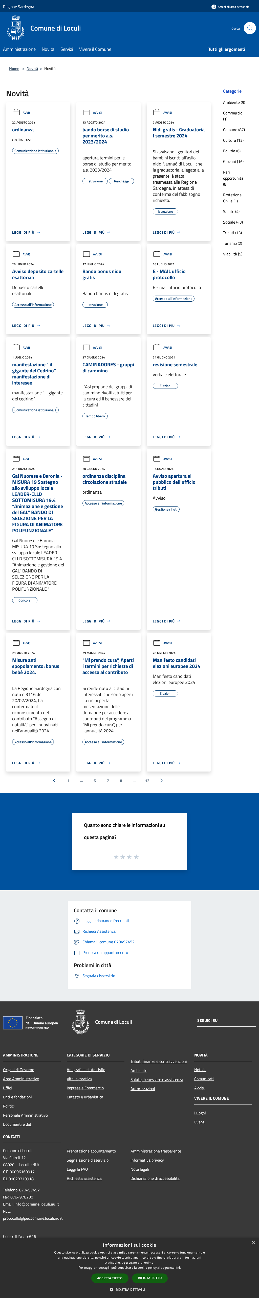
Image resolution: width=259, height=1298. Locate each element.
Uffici (7, 1088)
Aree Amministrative (21, 1079)
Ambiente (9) (234, 102)
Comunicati (204, 1079)
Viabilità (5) (232, 254)
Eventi (199, 1122)
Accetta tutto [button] (110, 1278)
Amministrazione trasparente (156, 1151)
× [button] (253, 1243)
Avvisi (27, 112)
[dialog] (129, 1268)
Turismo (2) (232, 243)
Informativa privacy (147, 1160)
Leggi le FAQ (77, 1169)
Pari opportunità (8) (233, 178)
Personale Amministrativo (25, 1115)
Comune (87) (234, 130)
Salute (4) (231, 211)
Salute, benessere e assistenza (157, 1079)
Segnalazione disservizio (88, 1160)
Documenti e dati (17, 1124)
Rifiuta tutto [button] (150, 1278)
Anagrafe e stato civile (86, 1070)
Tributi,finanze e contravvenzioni (159, 1061)
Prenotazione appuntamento (91, 1151)
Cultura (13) (233, 140)
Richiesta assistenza (84, 1178)
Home (14, 68)
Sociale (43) (233, 222)
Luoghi (200, 1113)
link (178, 1267)
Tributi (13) (232, 233)
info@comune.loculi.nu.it (36, 1204)
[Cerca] (250, 28)
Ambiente (139, 1070)
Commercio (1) (232, 116)
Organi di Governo (18, 1070)
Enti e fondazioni (17, 1097)
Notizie (200, 1070)
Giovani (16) (233, 161)
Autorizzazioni (143, 1089)
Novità (32, 68)
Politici (9, 1106)
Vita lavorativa (79, 1079)
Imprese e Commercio (85, 1088)
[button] (129, 1289)
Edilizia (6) (232, 151)
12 (147, 781)
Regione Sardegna (18, 7)
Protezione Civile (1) (232, 198)
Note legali (140, 1169)
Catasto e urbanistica (85, 1097)
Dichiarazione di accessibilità (155, 1178)
